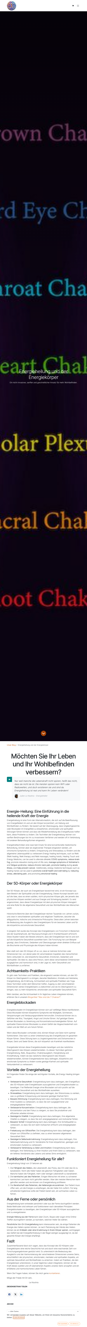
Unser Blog (11, 745)
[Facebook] (9, 1294)
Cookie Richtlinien (18, 1317)
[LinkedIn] (21, 1294)
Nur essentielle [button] (62, 1323)
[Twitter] (15, 1294)
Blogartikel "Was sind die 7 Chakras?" (44, 997)
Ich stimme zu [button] (74, 1323)
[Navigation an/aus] (78, 5)
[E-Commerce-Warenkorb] (73, 6)
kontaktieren (54, 1273)
